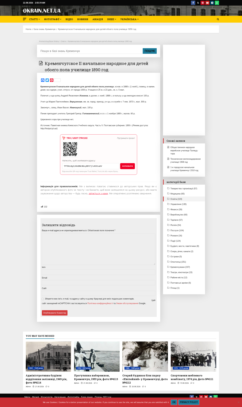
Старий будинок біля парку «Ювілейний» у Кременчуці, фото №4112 (145, 379)
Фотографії (51, 19)
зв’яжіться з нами (98, 193)
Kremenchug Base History (49, 41)
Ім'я (43, 267)
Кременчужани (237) (180, 267)
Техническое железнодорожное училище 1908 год (185, 160)
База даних (87, 397)
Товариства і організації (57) (183, 188)
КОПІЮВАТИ (127, 166)
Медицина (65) (177, 193)
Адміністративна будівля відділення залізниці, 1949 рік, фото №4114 (46, 379)
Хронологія (46, 397)
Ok (173, 402)
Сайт (44, 288)
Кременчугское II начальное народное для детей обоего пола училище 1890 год (100, 41)
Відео (69, 19)
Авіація (97, 19)
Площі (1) (175, 288)
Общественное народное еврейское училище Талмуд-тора (184, 150)
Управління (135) (178, 204)
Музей (35, 397)
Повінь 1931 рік (103, 397)
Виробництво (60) (178, 214)
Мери (27, 397)
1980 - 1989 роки (132, 368)
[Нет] (238, 402)
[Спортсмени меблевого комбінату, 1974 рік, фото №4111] (193, 356)
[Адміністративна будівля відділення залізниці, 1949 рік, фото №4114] (48, 356)
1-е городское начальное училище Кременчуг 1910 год (184, 169)
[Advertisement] (184, 90)
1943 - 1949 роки (36, 368)
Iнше (110, 19)
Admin (28, 387)
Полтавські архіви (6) (180, 283)
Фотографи (73, 397)
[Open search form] (218, 19)
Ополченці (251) (178, 262)
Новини (82, 19)
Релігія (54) (175, 225)
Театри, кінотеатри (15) (181, 272)
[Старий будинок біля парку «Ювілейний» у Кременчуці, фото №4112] (145, 356)
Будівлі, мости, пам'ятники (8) (184, 246)
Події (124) (175, 241)
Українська (128, 19)
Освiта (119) (176, 199)
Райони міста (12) (178, 277)
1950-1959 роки (83, 368)
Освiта (63, 41)
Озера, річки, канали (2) (181, 251)
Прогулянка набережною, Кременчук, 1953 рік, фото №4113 (96, 377)
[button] (24, 19)
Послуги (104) (177, 230)
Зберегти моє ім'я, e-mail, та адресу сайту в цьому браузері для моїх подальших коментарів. (89, 298)
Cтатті (33, 19)
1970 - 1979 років (181, 368)
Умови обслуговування (127, 303)
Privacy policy (189, 402)
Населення (60, 397)
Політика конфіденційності (100, 303)
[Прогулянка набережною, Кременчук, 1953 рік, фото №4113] (97, 356)
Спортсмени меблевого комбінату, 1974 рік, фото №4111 (192, 377)
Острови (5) (176, 256)
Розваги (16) (176, 235)
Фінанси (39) (176, 209)
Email (44, 278)
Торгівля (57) (176, 220)
